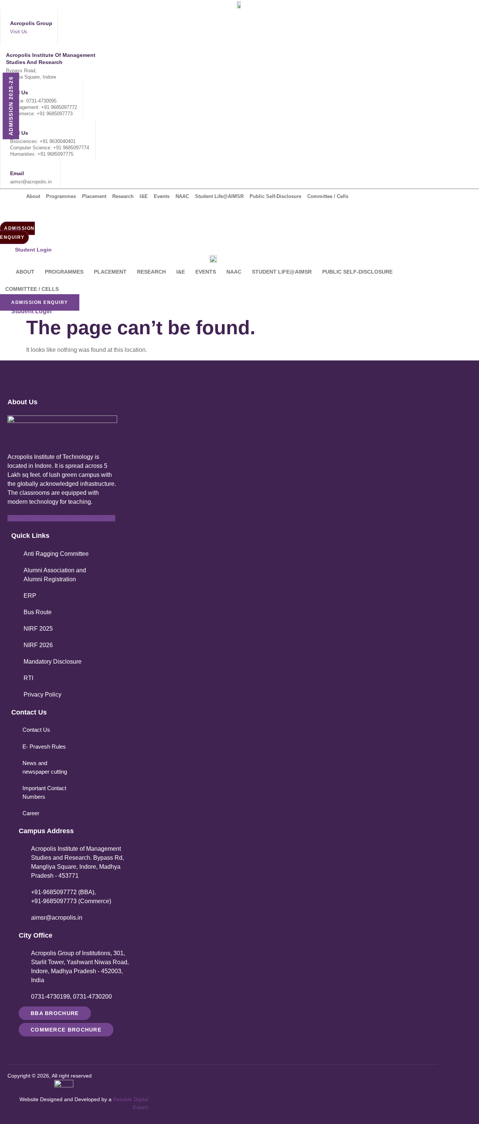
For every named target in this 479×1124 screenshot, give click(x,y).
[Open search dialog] (9, 213)
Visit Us (18, 31)
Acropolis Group (31, 23)
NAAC (182, 196)
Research (123, 196)
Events (162, 196)
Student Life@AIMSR (219, 196)
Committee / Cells (327, 196)
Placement (94, 196)
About (33, 196)
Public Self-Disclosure (275, 196)
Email (17, 173)
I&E (144, 196)
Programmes (61, 196)
